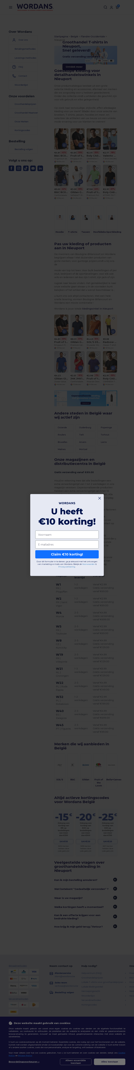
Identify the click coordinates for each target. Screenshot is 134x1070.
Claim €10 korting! (67, 554)
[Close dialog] (99, 498)
